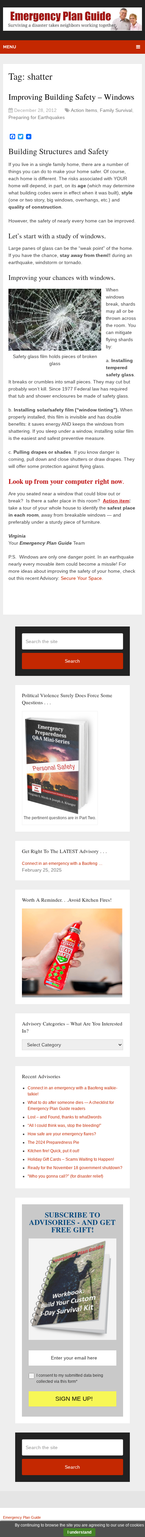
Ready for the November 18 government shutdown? (75, 1167)
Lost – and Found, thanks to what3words (65, 1117)
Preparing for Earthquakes (36, 117)
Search (72, 661)
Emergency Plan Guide (22, 1517)
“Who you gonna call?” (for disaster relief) (65, 1176)
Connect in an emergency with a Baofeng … (62, 863)
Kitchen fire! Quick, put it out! (53, 1151)
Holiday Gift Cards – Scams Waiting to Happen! (71, 1159)
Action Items (84, 110)
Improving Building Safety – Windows (71, 96)
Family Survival (116, 110)
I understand (79, 1532)
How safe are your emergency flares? (62, 1134)
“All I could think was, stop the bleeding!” (64, 1125)
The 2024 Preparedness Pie (53, 1142)
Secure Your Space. (82, 578)
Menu (9, 46)
